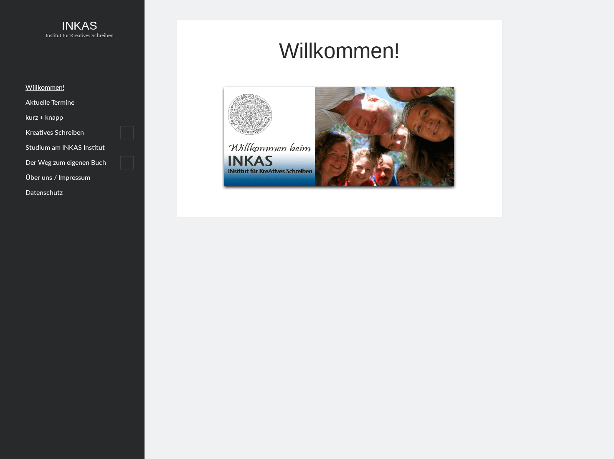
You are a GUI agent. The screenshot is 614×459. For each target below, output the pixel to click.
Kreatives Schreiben (54, 132)
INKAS (79, 25)
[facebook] (65, 54)
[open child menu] (127, 132)
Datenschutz (44, 192)
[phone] (91, 54)
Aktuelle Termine (49, 102)
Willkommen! (44, 87)
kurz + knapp (44, 117)
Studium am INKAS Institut (65, 147)
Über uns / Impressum (57, 177)
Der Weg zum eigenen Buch (65, 162)
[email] (78, 54)
